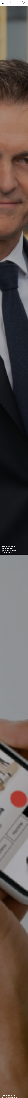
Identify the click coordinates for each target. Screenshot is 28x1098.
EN (25, 2)
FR (22, 2)
